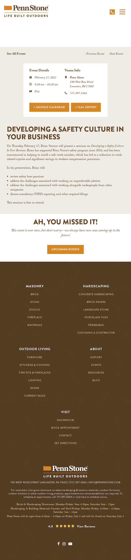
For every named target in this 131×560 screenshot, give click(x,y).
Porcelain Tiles (96, 317)
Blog (96, 380)
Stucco (34, 309)
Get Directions (65, 443)
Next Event (116, 54)
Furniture (34, 357)
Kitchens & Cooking (35, 365)
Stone (34, 302)
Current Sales (35, 396)
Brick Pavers (96, 302)
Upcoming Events (65, 249)
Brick (35, 294)
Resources (96, 372)
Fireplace (35, 317)
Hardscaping (96, 286)
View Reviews (86, 526)
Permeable (96, 325)
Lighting (34, 380)
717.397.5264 (78, 93)
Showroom (65, 420)
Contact (65, 435)
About (96, 349)
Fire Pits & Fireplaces (34, 372)
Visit (65, 412)
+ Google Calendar (49, 107)
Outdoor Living (35, 349)
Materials (34, 325)
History (96, 357)
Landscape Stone (96, 309)
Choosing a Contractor (96, 333)
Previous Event (94, 54)
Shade (34, 388)
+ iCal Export (86, 107)
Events (96, 365)
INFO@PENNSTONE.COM (104, 482)
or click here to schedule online (90, 497)
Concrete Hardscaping (96, 294)
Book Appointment (65, 428)
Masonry (35, 286)
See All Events (16, 54)
